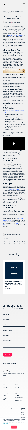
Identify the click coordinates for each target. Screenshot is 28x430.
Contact (17, 387)
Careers (16, 386)
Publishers (5, 386)
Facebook (5, 396)
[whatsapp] (4, 241)
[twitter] (14, 241)
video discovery (21, 170)
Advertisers (5, 387)
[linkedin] (19, 241)
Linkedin (4, 395)
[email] (24, 241)
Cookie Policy (5, 423)
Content (4, 388)
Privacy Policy (23, 409)
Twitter (4, 399)
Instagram (5, 398)
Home (4, 11)
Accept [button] (14, 427)
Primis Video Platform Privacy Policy (23, 416)
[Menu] (23, 3)
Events (16, 388)
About (16, 384)
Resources (5, 390)
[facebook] (9, 241)
